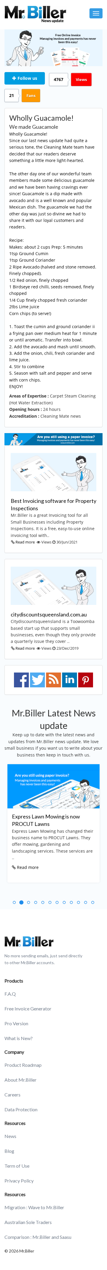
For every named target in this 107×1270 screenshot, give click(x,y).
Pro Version (16, 1023)
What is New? (18, 1038)
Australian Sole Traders (28, 1222)
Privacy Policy (19, 1180)
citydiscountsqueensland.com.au (49, 614)
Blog (9, 1151)
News (10, 1136)
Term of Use (16, 1166)
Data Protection (20, 1109)
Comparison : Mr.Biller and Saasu (37, 1237)
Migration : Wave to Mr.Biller (34, 1207)
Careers (12, 1094)
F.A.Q (10, 993)
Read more (25, 542)
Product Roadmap (23, 1065)
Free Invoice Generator (27, 1008)
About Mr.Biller (20, 1080)
